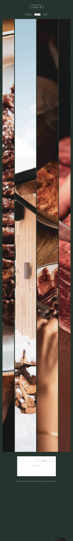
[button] (3, 234)
